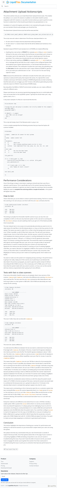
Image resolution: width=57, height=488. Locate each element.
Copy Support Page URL (11, 449)
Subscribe (4, 480)
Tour (2, 461)
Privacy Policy (33, 463)
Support (31, 461)
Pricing (3, 466)
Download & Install (6, 468)
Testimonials (4, 463)
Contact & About (34, 466)
